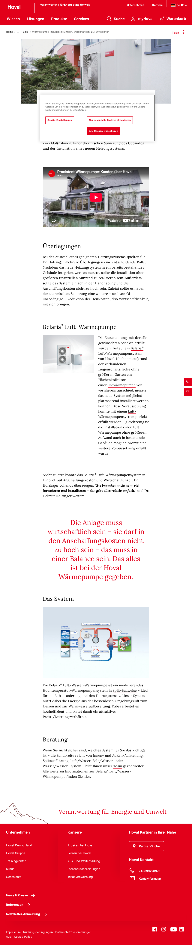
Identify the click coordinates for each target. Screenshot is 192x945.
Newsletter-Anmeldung (23, 914)
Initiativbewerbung (80, 877)
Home (9, 31)
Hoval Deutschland (19, 845)
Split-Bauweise (125, 690)
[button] (146, 846)
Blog (25, 31)
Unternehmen (135, 5)
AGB (9, 936)
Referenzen (14, 904)
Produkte (59, 19)
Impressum (13, 932)
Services (81, 19)
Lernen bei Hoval (79, 853)
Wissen (13, 19)
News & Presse (17, 895)
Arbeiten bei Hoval (80, 845)
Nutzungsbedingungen (38, 932)
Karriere (157, 5)
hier (87, 776)
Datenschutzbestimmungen (73, 932)
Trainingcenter (16, 861)
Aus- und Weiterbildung (84, 861)
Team (117, 766)
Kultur (10, 869)
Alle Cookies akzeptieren (103, 131)
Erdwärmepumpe (122, 385)
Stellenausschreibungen (84, 869)
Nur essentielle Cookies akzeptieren (110, 120)
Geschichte (13, 877)
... (18, 31)
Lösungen (35, 19)
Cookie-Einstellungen (59, 120)
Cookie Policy (23, 936)
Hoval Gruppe (15, 853)
